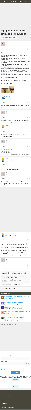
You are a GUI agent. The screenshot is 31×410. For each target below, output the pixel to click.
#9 (29, 265)
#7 (29, 178)
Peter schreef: (5, 269)
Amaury (6, 308)
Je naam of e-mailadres (6, 355)
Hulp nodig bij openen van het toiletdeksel (15, 307)
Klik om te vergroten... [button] (15, 282)
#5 (29, 146)
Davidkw (7, 299)
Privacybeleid (3, 397)
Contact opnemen (5, 392)
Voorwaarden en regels (6, 395)
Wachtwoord (4, 361)
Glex (6, 304)
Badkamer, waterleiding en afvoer (16, 299)
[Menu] (2, 1)
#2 (29, 102)
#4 (29, 131)
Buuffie (6, 320)
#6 (29, 164)
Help (2, 400)
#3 (29, 117)
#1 (29, 49)
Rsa (6, 43)
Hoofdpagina (4, 403)
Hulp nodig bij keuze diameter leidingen (14, 302)
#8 (29, 239)
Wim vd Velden (8, 314)
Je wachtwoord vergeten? (7, 366)
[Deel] (27, 49)
